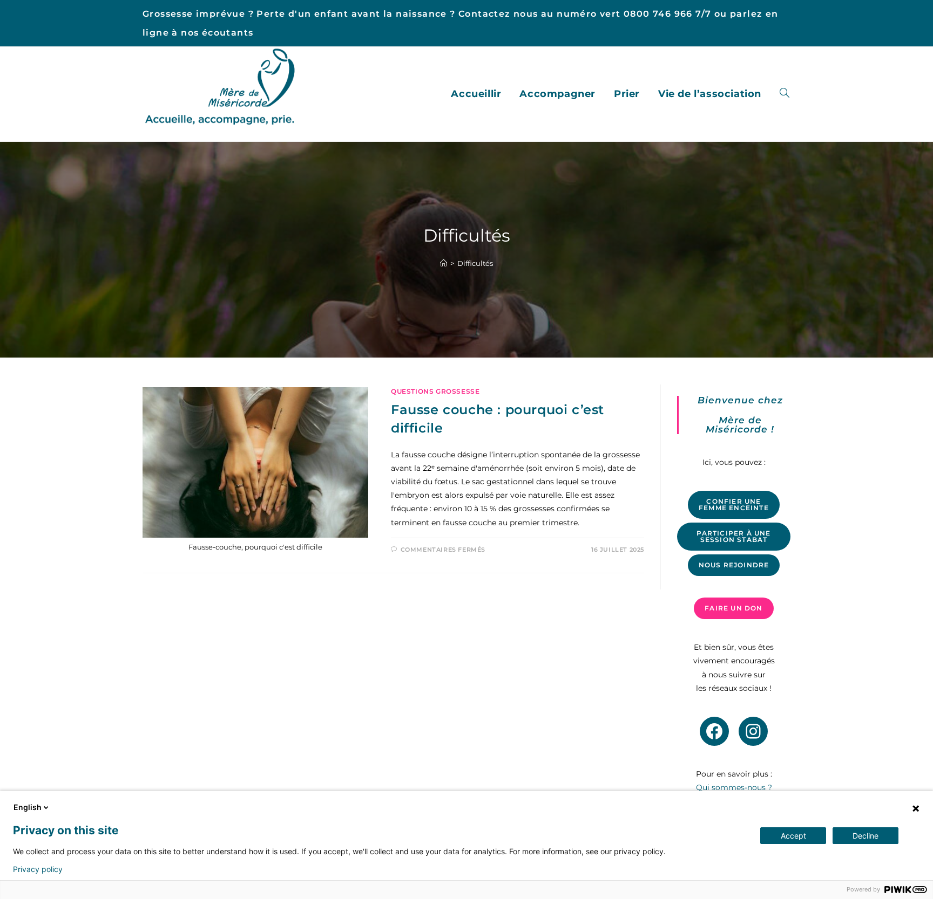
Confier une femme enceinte (734, 504)
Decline (865, 835)
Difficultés (475, 263)
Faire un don (733, 608)
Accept (793, 835)
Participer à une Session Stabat (733, 536)
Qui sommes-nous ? (734, 787)
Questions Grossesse (435, 391)
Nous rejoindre (734, 565)
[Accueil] (443, 263)
